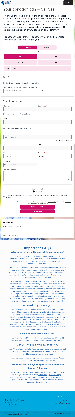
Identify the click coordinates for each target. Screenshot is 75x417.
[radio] (28, 47)
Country (41, 153)
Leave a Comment (10, 170)
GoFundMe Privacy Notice (40, 203)
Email (5, 118)
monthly (47, 47)
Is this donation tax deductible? (13, 226)
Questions (9, 222)
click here (43, 382)
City (39, 144)
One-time (28, 47)
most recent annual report (37, 329)
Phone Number (8, 161)
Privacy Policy (52, 202)
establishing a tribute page (49, 375)
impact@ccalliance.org (62, 403)
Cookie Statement (13, 414)
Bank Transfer (37, 211)
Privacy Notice (31, 413)
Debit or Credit (37, 207)
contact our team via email (31, 360)
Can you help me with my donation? (14, 230)
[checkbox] (25, 77)
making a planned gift (46, 377)
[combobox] (22, 91)
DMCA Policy (23, 414)
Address (6, 134)
